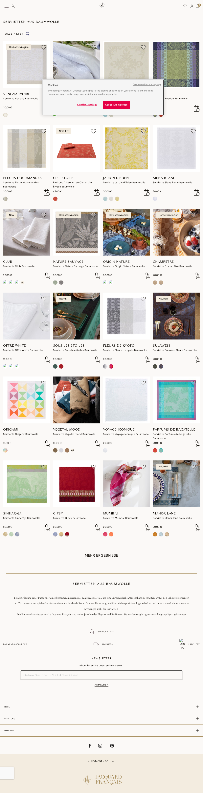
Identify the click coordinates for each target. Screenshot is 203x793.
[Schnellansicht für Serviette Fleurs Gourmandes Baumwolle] (47, 192)
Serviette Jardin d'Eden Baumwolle (124, 182)
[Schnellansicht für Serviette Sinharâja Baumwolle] (47, 527)
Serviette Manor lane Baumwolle (172, 518)
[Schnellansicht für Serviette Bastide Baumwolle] (196, 108)
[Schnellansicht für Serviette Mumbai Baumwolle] (147, 527)
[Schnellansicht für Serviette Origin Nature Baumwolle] (147, 276)
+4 (72, 450)
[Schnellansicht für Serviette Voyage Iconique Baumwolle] (147, 443)
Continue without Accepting (147, 84)
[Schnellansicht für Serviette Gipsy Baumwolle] (97, 527)
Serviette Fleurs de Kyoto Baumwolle (125, 350)
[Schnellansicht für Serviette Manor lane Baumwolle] (196, 527)
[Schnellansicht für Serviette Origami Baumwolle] (47, 443)
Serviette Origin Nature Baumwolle (124, 266)
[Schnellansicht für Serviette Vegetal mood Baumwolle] (97, 443)
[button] (192, 6)
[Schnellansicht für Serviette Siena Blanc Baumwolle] (196, 192)
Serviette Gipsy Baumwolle (69, 518)
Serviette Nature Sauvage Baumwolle (75, 266)
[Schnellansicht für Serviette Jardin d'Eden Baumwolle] (147, 192)
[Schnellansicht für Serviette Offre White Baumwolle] (47, 359)
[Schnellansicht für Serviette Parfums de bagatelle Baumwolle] (196, 443)
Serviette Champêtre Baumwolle (172, 266)
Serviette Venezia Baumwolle (20, 98)
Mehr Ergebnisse (101, 555)
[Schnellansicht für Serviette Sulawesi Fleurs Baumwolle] (196, 359)
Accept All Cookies (116, 104)
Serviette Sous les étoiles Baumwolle (75, 350)
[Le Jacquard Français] (101, 777)
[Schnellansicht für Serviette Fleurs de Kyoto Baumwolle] (147, 359)
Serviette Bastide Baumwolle (170, 98)
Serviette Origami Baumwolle (20, 434)
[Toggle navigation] (6, 6)
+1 (22, 282)
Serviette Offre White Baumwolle (23, 350)
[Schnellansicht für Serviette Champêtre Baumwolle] (196, 276)
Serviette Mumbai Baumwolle (120, 518)
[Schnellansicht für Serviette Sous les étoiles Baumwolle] (97, 359)
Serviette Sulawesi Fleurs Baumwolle (175, 350)
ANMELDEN (101, 684)
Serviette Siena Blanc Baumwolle (172, 182)
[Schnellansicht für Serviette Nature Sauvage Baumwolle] (97, 276)
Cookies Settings (87, 104)
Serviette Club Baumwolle (18, 266)
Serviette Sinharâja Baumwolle (21, 518)
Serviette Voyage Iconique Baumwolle (126, 434)
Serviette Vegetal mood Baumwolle (74, 434)
